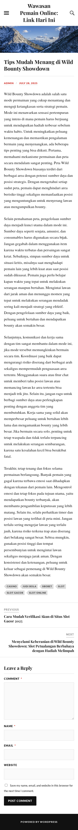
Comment (13, 678)
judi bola (29, 586)
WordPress (48, 821)
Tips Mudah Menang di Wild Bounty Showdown (38, 65)
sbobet (47, 586)
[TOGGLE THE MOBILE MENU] (6, 13)
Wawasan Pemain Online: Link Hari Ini (39, 12)
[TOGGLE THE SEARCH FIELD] (71, 13)
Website (10, 765)
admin (9, 83)
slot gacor (15, 592)
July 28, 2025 (28, 83)
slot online (37, 592)
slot (61, 586)
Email (10, 745)
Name (9, 726)
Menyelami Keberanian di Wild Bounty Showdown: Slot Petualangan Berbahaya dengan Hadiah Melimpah (41, 646)
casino (12, 586)
